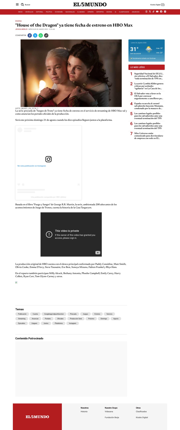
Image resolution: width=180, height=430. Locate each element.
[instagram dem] (166, 12)
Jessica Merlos (21, 29)
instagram (72, 323)
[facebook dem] (161, 12)
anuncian (35, 319)
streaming (21, 319)
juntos (46, 323)
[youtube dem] (157, 12)
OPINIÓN (91, 12)
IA (115, 12)
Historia (84, 411)
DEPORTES (100, 12)
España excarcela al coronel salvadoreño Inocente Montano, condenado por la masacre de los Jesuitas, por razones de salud (148, 106)
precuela (73, 314)
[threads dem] (146, 12)
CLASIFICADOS (124, 12)
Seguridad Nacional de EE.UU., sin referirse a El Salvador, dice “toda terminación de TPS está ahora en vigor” (148, 76)
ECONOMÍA (59, 12)
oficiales (60, 319)
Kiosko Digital (142, 417)
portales (48, 319)
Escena (18, 21)
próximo (91, 319)
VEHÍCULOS (29, 12)
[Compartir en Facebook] (30, 35)
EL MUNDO (81, 12)
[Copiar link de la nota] (46, 35)
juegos (85, 314)
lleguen (34, 323)
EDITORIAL (39, 12)
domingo (104, 319)
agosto (115, 319)
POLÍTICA (49, 12)
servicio (109, 314)
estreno (97, 314)
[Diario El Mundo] (90, 6)
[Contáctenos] (112, 425)
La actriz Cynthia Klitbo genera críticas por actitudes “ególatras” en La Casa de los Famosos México (148, 86)
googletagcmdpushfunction (54, 314)
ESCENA (109, 12)
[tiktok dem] (153, 12)
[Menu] (17, 4)
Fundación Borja (112, 417)
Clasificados (141, 411)
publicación (22, 314)
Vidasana (109, 411)
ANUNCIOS (135, 12)
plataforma (59, 323)
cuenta (35, 314)
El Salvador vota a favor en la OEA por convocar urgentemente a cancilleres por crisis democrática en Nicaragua (148, 96)
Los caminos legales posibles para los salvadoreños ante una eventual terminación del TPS (148, 116)
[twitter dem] (150, 12)
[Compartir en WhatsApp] (41, 35)
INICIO (20, 12)
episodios (21, 323)
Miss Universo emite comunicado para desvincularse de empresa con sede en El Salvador (148, 136)
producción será (76, 319)
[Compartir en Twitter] (35, 35)
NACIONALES (70, 12)
